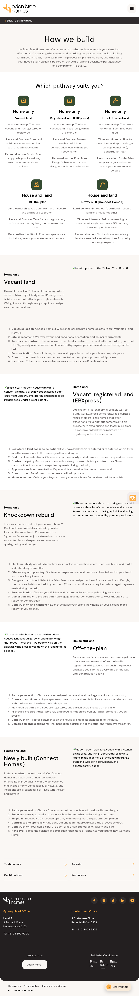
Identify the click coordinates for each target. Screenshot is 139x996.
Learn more (34, 964)
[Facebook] (94, 900)
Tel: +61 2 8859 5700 (16, 933)
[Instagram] (103, 900)
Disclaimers (14, 986)
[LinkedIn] (122, 900)
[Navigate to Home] (17, 900)
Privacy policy (31, 986)
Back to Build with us (19, 20)
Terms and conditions (54, 986)
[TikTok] (113, 900)
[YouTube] (132, 900)
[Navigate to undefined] (19, 8)
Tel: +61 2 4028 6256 (84, 929)
